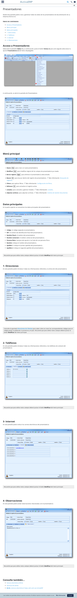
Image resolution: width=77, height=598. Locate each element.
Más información (60, 595)
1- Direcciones (11, 32)
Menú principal (11, 27)
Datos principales (12, 30)
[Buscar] (68, 2)
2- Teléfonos (10, 35)
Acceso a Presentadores (14, 25)
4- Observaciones (12, 40)
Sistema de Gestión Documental (57, 193)
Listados (50, 190)
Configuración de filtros (44, 183)
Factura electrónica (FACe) (15, 583)
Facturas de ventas (12, 585)
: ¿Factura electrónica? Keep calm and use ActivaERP (25, 588)
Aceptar (70, 595)
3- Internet (10, 38)
